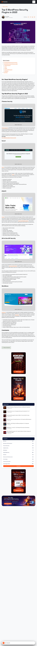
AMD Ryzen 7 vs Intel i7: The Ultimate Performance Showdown (18, 427)
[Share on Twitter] (28, 17)
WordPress (17, 314)
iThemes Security (7, 65)
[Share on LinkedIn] (32, 17)
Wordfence (6, 71)
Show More (18, 466)
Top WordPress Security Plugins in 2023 (11, 64)
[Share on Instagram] (34, 17)
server (13, 174)
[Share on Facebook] (30, 17)
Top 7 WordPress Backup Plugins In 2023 (9, 137)
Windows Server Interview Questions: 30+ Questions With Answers (19, 419)
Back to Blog (5, 6)
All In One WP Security (13, 266)
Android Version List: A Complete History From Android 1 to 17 (18, 411)
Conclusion (6, 72)
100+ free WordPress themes (23, 220)
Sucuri (5, 66)
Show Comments (7, 347)
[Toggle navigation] (33, 2)
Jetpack (5, 68)
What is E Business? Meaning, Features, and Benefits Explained (18, 407)
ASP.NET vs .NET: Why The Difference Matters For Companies (18, 423)
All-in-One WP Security (8, 69)
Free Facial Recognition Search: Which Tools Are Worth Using (18, 415)
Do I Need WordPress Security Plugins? (10, 62)
